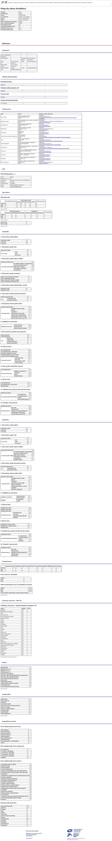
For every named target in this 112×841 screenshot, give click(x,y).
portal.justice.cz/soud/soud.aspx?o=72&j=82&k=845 (50, 144)
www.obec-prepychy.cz (16, 69)
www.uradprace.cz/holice (44, 155)
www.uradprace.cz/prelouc (44, 159)
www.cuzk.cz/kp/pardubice (44, 126)
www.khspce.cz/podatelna (44, 122)
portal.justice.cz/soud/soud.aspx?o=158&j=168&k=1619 (50, 141)
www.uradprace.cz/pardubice (45, 152)
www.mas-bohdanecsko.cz (15, 186)
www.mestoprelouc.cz (43, 129)
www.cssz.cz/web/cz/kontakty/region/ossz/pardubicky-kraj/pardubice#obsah (54, 137)
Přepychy (3, 84)
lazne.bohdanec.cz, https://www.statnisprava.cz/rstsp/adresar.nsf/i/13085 (54, 148)
